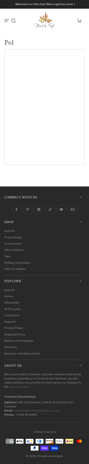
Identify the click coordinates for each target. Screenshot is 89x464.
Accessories (13, 243)
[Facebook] (16, 209)
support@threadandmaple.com (36, 410)
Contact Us (11, 315)
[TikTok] (50, 209)
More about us (20, 387)
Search (9, 290)
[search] (13, 20)
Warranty (10, 347)
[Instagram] (39, 209)
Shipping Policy (14, 334)
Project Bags (13, 237)
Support (10, 321)
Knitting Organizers (17, 263)
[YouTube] (61, 209)
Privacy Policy (13, 328)
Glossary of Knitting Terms (22, 353)
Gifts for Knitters (15, 269)
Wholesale (11, 302)
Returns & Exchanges (18, 341)
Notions (9, 231)
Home (8, 296)
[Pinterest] (27, 209)
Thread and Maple (50, 456)
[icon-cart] (79, 20)
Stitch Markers (14, 250)
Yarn (7, 256)
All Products (12, 309)
